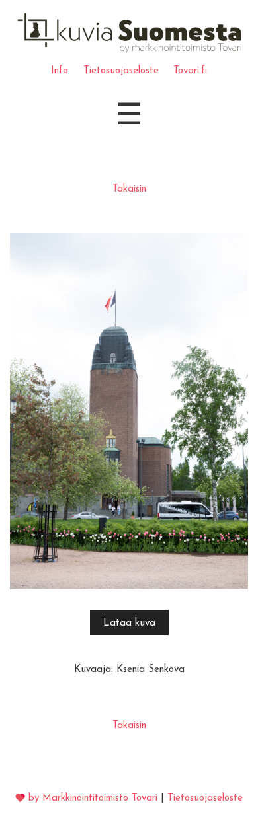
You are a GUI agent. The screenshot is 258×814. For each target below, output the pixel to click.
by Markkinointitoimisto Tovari (93, 798)
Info (59, 71)
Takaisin (129, 189)
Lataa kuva (129, 623)
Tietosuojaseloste (121, 71)
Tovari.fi (190, 71)
